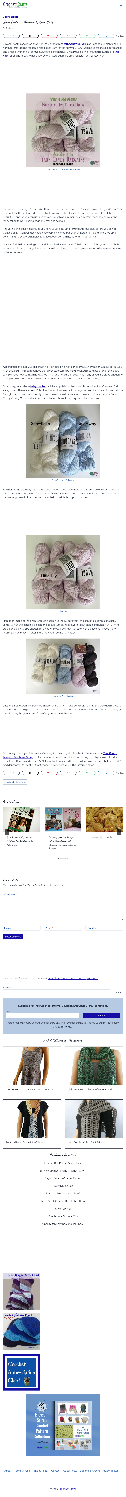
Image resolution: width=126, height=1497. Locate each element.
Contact (55, 1470)
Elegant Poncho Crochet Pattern (63, 1178)
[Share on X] (30, 36)
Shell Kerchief (63, 1208)
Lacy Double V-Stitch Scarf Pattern (86, 1142)
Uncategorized (11, 17)
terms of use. (65, 1026)
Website (91, 928)
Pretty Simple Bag (63, 1185)
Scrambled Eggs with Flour (102, 837)
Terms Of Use (22, 1470)
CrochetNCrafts (67, 1488)
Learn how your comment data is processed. (73, 978)
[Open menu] (120, 5)
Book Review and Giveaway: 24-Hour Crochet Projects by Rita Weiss (20, 841)
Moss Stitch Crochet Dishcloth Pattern (63, 1201)
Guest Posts (70, 1470)
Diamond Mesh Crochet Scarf (63, 1193)
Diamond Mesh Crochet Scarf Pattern (25, 1142)
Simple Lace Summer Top (63, 1216)
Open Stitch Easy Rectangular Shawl (63, 1223)
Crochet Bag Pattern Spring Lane (63, 1163)
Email (49, 928)
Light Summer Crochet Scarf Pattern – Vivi (90, 1089)
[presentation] (21, 819)
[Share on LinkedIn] (106, 36)
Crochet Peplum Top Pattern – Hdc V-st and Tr (30, 1089)
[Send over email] (87, 36)
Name (8, 928)
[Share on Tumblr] (68, 36)
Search (7, 987)
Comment (10, 894)
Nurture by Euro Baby (15, 782)
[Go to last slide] (7, 832)
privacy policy (111, 1022)
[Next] (119, 832)
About (7, 1470)
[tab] (58, 858)
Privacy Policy (40, 1470)
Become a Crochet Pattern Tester (99, 1470)
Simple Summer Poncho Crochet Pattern (63, 1170)
